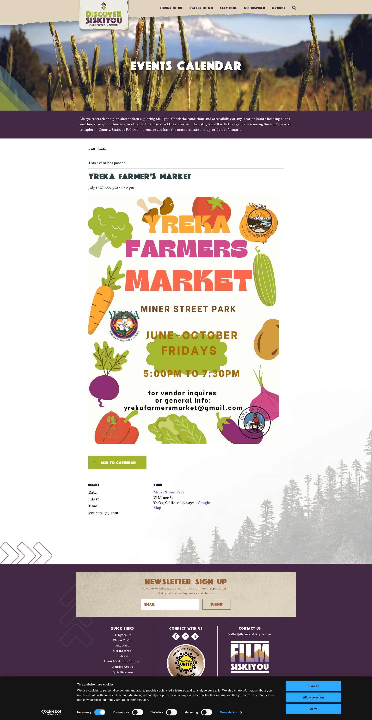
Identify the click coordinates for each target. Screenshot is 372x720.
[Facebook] (176, 636)
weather (85, 124)
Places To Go (122, 641)
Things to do (171, 7)
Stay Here (228, 7)
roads (98, 124)
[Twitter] (195, 636)
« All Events (97, 149)
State (116, 129)
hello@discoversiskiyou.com (249, 635)
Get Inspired (254, 7)
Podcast (122, 656)
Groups (278, 7)
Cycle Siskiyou (122, 672)
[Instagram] (185, 636)
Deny (313, 708)
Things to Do (122, 635)
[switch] (137, 712)
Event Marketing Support (122, 662)
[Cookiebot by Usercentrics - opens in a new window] (51, 712)
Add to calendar (118, 463)
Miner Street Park (168, 492)
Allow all (313, 686)
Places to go (201, 7)
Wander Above (122, 667)
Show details (228, 712)
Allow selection (313, 697)
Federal (132, 129)
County (104, 129)
